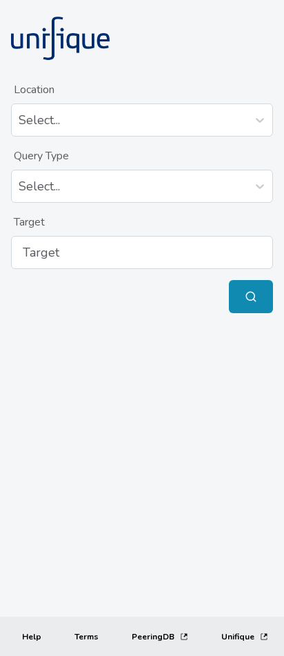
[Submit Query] (251, 296)
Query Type (41, 155)
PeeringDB (153, 636)
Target (29, 222)
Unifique (237, 636)
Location (34, 89)
